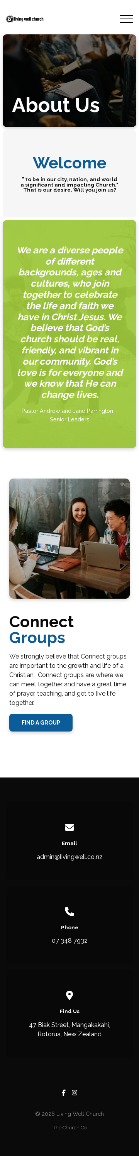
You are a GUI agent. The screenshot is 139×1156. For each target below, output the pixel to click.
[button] (126, 18)
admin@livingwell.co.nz (70, 857)
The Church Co (69, 1128)
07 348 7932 (70, 940)
